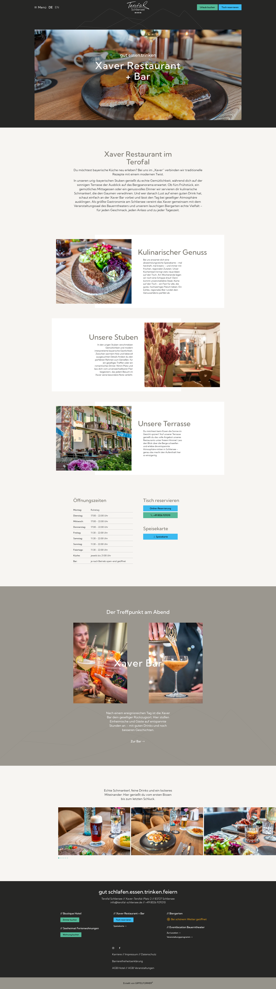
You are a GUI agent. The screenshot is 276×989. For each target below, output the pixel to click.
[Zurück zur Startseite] (138, 7)
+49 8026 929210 (161, 515)
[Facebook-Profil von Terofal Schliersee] (120, 947)
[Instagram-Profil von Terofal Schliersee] (113, 947)
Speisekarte (162, 536)
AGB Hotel (118, 968)
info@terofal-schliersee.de (126, 902)
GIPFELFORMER (144, 983)
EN (57, 7)
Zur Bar (136, 741)
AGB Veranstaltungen (141, 968)
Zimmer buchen (70, 920)
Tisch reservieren (230, 7)
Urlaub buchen (207, 7)
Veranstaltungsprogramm (178, 937)
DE (51, 7)
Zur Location (172, 933)
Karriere (117, 954)
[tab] (58, 858)
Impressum (131, 954)
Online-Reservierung (160, 508)
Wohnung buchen (71, 934)
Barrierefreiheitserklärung (127, 961)
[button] (40, 7)
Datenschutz (148, 954)
